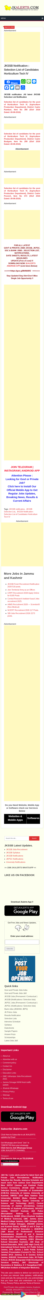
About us (6, 1056)
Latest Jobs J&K (11, 1041)
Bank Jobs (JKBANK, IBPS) (16, 1009)
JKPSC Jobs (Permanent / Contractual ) (20, 1003)
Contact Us (7, 1066)
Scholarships (9, 1037)
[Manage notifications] (38, 1295)
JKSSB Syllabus (13, 853)
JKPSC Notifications (14, 859)
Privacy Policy (9, 1092)
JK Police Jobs (10, 1012)
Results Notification (12, 1015)
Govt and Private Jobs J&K (15, 993)
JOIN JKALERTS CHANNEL (13, 1150)
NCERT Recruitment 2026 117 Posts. (23, 610)
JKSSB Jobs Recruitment (16, 849)
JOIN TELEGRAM (21, 467)
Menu (3, 18)
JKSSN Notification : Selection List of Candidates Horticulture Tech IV (20, 514)
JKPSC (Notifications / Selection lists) (20, 1006)
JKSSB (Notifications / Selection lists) (20, 1000)
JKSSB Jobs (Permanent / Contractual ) (20, 996)
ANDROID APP (31, 470)
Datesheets (9, 1028)
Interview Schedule (12, 1022)
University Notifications (15, 862)
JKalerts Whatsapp (10, 1088)
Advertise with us (10, 1059)
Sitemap (6, 1095)
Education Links (9, 1073)
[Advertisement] (22, 47)
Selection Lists (10, 1019)
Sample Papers (10, 1031)
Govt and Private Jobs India (15, 990)
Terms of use (8, 1098)
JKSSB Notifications (14, 856)
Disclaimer (7, 1070)
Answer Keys (9, 1034)
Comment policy (9, 1063)
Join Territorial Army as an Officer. (21, 590)
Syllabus (8, 1025)
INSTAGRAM (12, 470)
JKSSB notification (17, 509)
